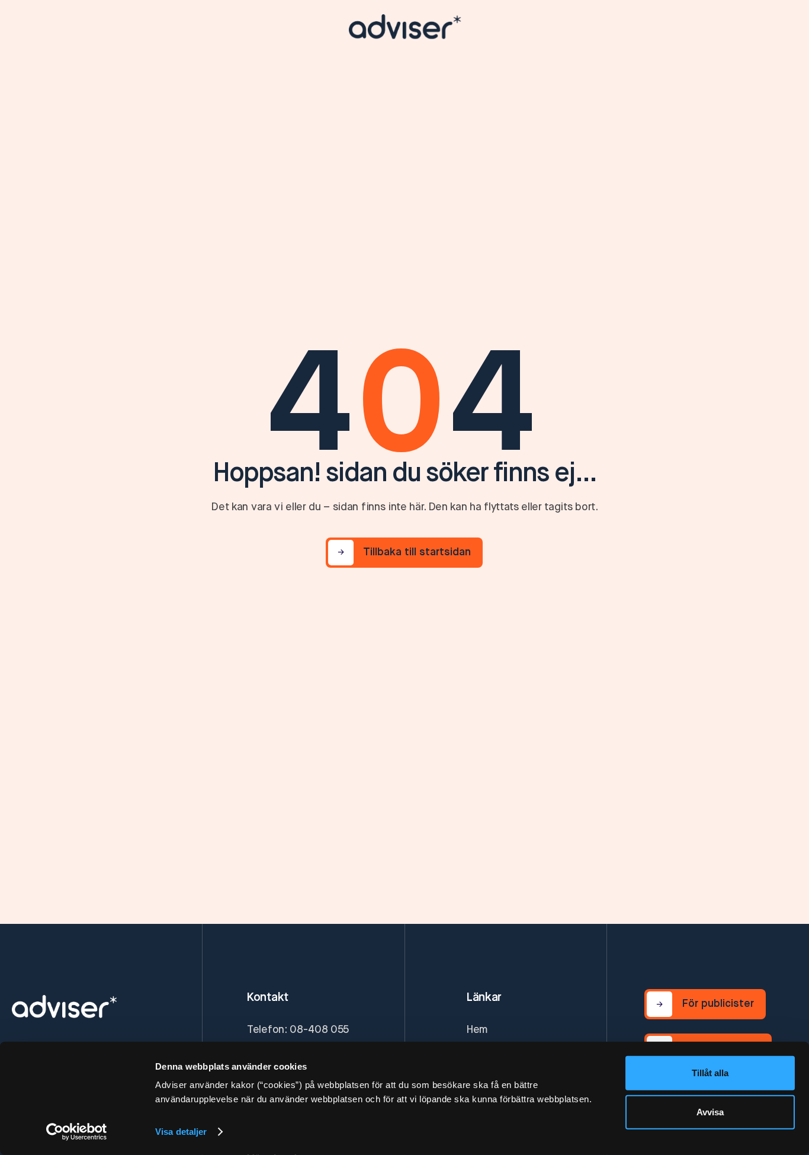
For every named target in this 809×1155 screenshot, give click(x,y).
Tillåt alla (710, 1073)
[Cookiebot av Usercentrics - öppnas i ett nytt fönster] (77, 1132)
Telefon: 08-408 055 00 (298, 1038)
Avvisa (710, 1111)
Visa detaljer (181, 1132)
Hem (477, 1030)
